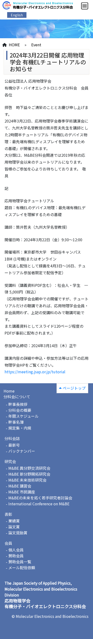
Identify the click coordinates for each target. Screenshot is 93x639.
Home (9, 391)
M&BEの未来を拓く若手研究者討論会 (40, 498)
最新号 (14, 445)
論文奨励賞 (17, 532)
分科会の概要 (19, 410)
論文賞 (14, 527)
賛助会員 (16, 556)
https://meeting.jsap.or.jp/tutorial (35, 371)
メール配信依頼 (21, 567)
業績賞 (14, 521)
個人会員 (16, 550)
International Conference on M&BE (38, 503)
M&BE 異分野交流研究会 (29, 468)
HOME (14, 44)
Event (36, 44)
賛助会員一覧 (19, 561)
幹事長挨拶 (17, 404)
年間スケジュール (23, 416)
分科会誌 (12, 438)
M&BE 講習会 (19, 486)
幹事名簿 (16, 422)
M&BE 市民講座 (21, 492)
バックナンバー (21, 451)
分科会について (17, 396)
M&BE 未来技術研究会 (27, 480)
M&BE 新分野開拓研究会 (29, 474)
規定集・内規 (19, 428)
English (17, 15)
